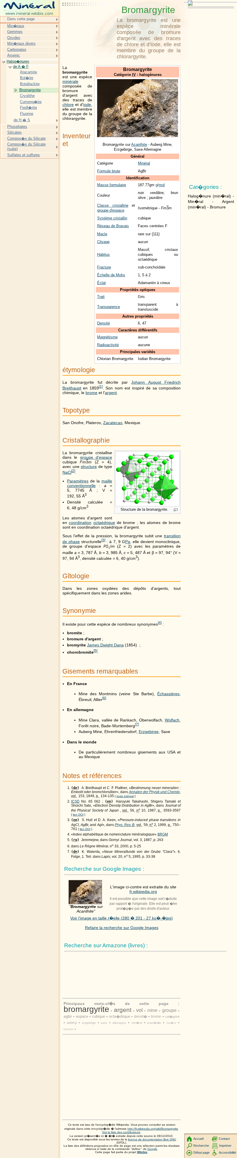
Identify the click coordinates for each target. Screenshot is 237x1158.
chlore (68, 104)
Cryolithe (27, 96)
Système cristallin (112, 218)
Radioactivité (108, 345)
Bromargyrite (30, 90)
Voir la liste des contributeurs (121, 1132)
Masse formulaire (111, 185)
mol (162, 185)
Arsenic (13, 55)
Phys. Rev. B (124, 825)
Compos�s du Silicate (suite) (26, 146)
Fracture (104, 267)
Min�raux (15, 26)
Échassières (168, 693)
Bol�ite (26, 78)
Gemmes (15, 31)
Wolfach (172, 720)
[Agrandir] (175, 510)
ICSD (75, 801)
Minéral (144, 163)
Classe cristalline (112, 205)
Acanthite (139, 144)
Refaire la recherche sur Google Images (121, 927)
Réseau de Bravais (113, 226)
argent (111, 392)
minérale (70, 81)
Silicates (14, 132)
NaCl (66, 472)
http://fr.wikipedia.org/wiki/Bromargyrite (152, 1128)
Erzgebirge (149, 731)
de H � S (22, 120)
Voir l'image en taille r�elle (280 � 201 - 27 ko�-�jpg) (121, 918)
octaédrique (104, 522)
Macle (102, 234)
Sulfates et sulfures (23, 155)
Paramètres (77, 481)
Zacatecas (112, 422)
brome (91, 392)
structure (89, 466)
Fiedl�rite (28, 107)
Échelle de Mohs (111, 275)
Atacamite (28, 72)
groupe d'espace (110, 210)
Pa (127, 541)
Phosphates (17, 126)
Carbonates (16, 49)
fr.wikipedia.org (143, 891)
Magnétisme (107, 337)
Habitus (103, 254)
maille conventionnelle (89, 483)
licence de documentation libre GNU (152, 1139)
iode (87, 104)
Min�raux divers (21, 43)
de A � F (21, 66)
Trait (101, 296)
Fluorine (26, 113)
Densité (103, 323)
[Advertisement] (88, 19)
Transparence (108, 307)
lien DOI (78, 814)
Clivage (103, 242)
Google (152, 1148)
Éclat (101, 283)
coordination (80, 522)
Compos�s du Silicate (26, 138)
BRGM (163, 834)
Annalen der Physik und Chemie (154, 792)
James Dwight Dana (105, 645)
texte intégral (125, 796)
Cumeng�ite (31, 102)
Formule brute (108, 171)
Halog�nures (18, 61)
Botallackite (30, 84)
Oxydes (13, 38)
